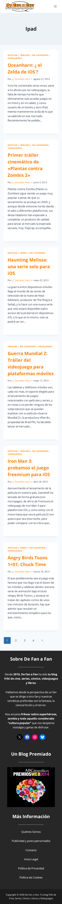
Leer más (15, 127)
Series (23, 253)
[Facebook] (27, 737)
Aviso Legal (31, 859)
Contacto (31, 850)
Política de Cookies (31, 877)
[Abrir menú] (55, 6)
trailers (25, 55)
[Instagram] (35, 737)
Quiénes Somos (31, 832)
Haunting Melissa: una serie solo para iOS (29, 266)
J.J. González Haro (21, 78)
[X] (19, 737)
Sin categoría (40, 55)
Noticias (13, 55)
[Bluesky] (42, 737)
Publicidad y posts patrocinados (31, 841)
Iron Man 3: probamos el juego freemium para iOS (29, 467)
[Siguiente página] (42, 640)
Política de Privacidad (31, 868)
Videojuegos (15, 58)
